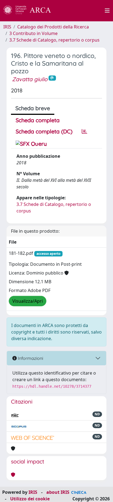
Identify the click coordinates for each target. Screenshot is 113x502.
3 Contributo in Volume (33, 33)
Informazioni (30, 358)
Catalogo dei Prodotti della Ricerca (53, 27)
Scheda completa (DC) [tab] (44, 131)
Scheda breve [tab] (32, 108)
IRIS (7, 27)
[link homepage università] (81, 10)
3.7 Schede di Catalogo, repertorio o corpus (54, 40)
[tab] (84, 131)
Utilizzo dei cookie (30, 499)
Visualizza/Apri (27, 301)
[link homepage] (30, 10)
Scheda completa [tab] (38, 120)
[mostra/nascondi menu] (107, 10)
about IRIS (57, 492)
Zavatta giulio (29, 79)
